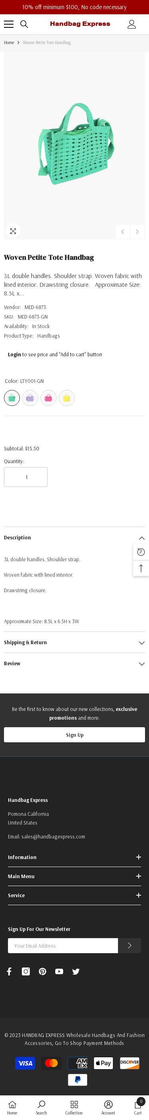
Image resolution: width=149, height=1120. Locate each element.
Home (9, 42)
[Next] (137, 232)
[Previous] (123, 232)
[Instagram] (25, 971)
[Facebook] (9, 971)
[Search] (24, 24)
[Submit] (129, 945)
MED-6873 (35, 307)
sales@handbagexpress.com (53, 836)
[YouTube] (59, 971)
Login (14, 354)
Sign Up (74, 735)
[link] (41, 1107)
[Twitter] (76, 971)
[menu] (9, 24)
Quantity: (14, 461)
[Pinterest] (42, 971)
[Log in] (132, 24)
